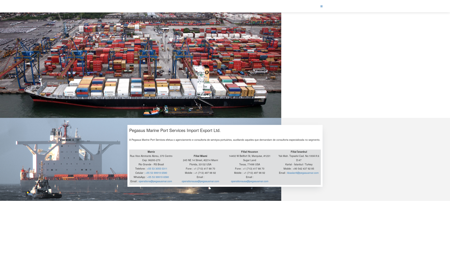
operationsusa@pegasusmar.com (200, 181)
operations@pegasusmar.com (155, 181)
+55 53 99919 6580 (156, 172)
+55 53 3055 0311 (157, 168)
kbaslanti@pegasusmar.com (303, 172)
